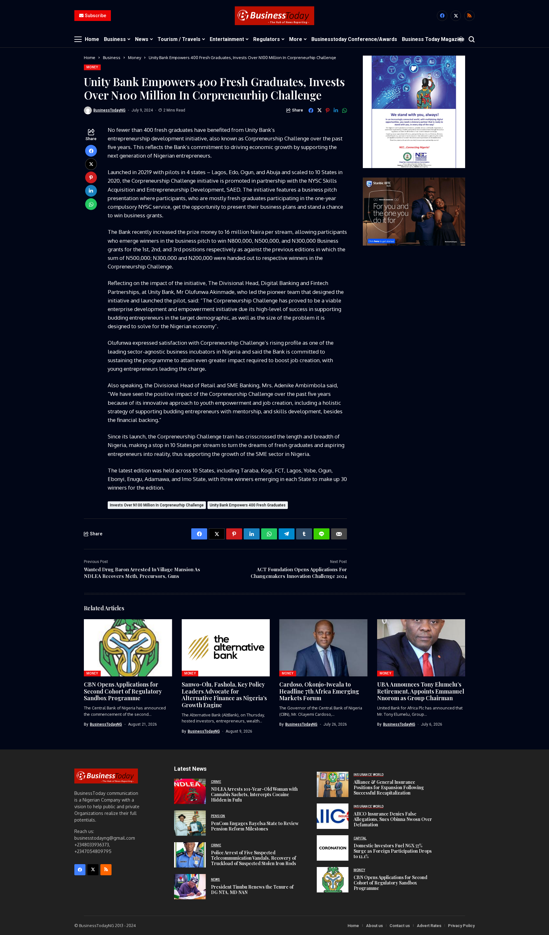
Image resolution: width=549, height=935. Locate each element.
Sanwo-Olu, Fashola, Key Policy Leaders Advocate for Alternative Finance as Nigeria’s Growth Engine (224, 695)
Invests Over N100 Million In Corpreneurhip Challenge (157, 505)
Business (111, 57)
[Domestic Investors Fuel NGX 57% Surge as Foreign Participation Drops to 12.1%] (333, 848)
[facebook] (442, 15)
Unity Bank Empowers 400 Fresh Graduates (248, 505)
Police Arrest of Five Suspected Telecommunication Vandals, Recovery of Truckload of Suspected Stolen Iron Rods (253, 858)
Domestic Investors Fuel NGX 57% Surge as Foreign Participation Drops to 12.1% (393, 851)
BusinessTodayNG (109, 110)
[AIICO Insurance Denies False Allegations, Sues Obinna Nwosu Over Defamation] (333, 816)
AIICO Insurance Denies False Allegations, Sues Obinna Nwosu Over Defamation (393, 819)
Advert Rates (429, 925)
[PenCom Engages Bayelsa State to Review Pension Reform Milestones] (190, 823)
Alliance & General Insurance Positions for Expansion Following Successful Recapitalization (389, 787)
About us (374, 925)
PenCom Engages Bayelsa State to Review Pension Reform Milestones (255, 826)
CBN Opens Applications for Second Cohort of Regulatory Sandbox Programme (123, 691)
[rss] (469, 15)
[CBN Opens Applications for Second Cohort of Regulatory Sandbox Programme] (333, 879)
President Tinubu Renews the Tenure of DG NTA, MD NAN (252, 889)
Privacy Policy (461, 925)
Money (134, 57)
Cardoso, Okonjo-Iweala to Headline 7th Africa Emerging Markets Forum (319, 691)
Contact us (400, 925)
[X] (456, 15)
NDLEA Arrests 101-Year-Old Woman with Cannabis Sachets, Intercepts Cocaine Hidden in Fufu (254, 794)
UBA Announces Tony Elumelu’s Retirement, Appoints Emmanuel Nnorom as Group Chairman (420, 691)
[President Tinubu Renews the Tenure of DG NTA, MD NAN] (190, 886)
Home (89, 57)
